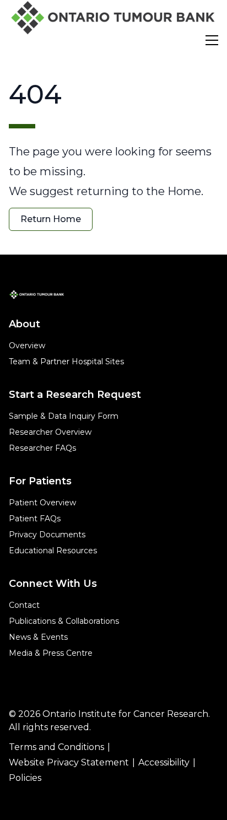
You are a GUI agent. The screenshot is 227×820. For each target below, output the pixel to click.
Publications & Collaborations (64, 621)
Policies (25, 778)
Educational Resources (53, 550)
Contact (24, 605)
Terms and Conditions (56, 747)
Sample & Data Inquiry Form (63, 416)
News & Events (38, 637)
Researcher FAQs (42, 448)
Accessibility (164, 762)
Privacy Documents (47, 535)
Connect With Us (53, 584)
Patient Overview (42, 503)
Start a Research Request (75, 395)
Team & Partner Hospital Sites (66, 361)
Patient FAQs (35, 519)
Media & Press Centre (51, 653)
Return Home (50, 219)
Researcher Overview (50, 432)
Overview (27, 345)
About (24, 324)
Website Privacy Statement (69, 762)
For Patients (40, 481)
